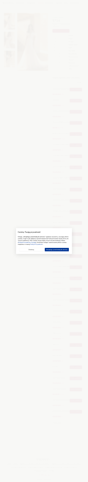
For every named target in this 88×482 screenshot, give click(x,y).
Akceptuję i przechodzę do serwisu (56, 250)
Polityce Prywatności (36, 244)
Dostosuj (31, 250)
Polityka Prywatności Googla (27, 242)
